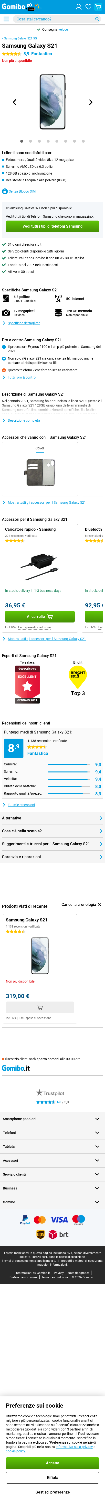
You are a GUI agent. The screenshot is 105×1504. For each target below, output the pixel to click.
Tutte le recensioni (21, 805)
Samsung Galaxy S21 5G (20, 38)
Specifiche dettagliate (24, 323)
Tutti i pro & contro (22, 377)
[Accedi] (79, 7)
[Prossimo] (90, 102)
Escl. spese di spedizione (34, 627)
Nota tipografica (79, 1273)
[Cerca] (97, 19)
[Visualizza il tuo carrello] (98, 7)
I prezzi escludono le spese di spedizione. (58, 1257)
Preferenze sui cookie (23, 1277)
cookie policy (15, 1451)
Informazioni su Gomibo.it (32, 1273)
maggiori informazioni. (52, 1264)
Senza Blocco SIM (22, 191)
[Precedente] (15, 102)
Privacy (59, 1273)
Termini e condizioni (55, 1277)
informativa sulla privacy (74, 1447)
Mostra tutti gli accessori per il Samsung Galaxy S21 (47, 502)
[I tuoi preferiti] (88, 7)
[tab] (21, 141)
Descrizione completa (24, 420)
